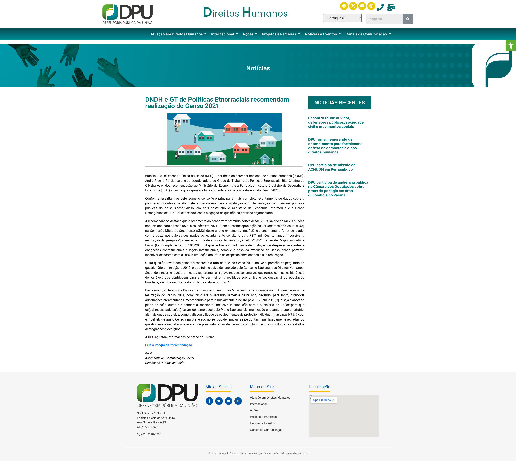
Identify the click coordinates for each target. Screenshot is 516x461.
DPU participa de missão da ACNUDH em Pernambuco (331, 167)
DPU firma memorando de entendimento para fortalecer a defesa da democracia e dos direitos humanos (335, 145)
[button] (511, 45)
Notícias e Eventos (321, 34)
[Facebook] (344, 6)
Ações (248, 34)
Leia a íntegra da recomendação (168, 345)
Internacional (223, 34)
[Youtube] (362, 6)
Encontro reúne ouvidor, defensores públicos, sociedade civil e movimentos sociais (336, 122)
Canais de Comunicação (366, 34)
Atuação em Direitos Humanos (177, 34)
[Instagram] (371, 6)
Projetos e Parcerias (279, 34)
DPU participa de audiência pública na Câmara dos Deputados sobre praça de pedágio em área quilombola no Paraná (338, 188)
